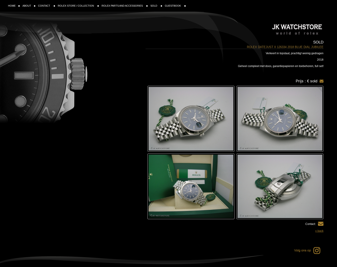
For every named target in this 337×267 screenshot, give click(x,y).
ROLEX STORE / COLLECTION (76, 5)
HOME (12, 5)
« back (319, 230)
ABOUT (26, 5)
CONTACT (44, 5)
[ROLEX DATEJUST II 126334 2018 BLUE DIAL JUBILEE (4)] (191, 186)
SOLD (154, 5)
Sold (318, 42)
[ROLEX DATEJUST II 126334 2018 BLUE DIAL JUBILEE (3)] (279, 186)
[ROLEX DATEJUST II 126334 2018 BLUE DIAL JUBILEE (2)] (191, 119)
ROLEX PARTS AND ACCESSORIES (123, 5)
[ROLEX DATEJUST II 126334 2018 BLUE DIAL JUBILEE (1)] (279, 119)
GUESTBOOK (173, 5)
